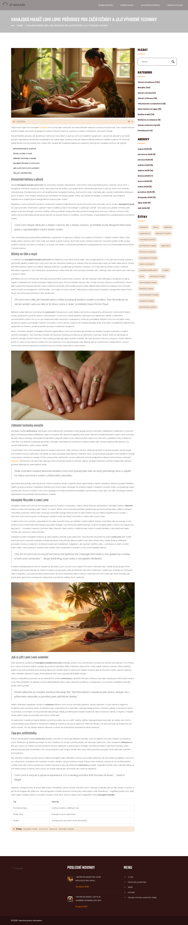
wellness (167, 227)
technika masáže (66, 829)
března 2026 (145, 176)
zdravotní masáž (157, 276)
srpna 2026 (145, 149)
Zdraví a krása (147, 93)
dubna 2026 (145, 170)
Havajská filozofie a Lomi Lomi (26, 163)
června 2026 (145, 159)
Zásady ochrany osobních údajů (142, 897)
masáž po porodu (147, 239)
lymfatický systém (148, 307)
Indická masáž (127, 5)
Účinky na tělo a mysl (22, 153)
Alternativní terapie (149, 109)
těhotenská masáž (148, 282)
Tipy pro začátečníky (22, 173)
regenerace (145, 233)
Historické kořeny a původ (24, 148)
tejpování (165, 245)
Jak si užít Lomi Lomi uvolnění (26, 168)
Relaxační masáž (175, 5)
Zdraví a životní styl (149, 125)
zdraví (155, 227)
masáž (166, 270)
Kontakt (131, 892)
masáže (42, 127)
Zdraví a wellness (149, 82)
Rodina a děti (146, 114)
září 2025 (144, 208)
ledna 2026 (145, 186)
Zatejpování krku (105, 5)
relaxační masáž (163, 233)
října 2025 (144, 202)
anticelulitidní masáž (149, 295)
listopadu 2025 (147, 197)
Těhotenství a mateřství (152, 103)
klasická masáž (146, 288)
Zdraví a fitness (147, 98)
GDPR (130, 887)
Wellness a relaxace (149, 120)
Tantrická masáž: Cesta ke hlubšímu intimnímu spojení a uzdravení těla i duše (88, 899)
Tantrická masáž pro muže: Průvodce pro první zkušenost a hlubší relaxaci (89, 879)
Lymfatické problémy (150, 5)
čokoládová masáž (148, 258)
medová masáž (147, 301)
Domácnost (145, 130)
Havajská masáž (30, 829)
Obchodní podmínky (137, 882)
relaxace (143, 227)
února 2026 (145, 181)
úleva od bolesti (147, 264)
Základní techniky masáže (24, 158)
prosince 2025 (146, 192)
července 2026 (147, 154)
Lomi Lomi (43, 829)
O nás (130, 877)
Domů (20, 25)
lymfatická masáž (148, 245)
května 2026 (145, 165)
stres (142, 276)
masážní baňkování (148, 270)
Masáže (144, 87)
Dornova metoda (147, 252)
